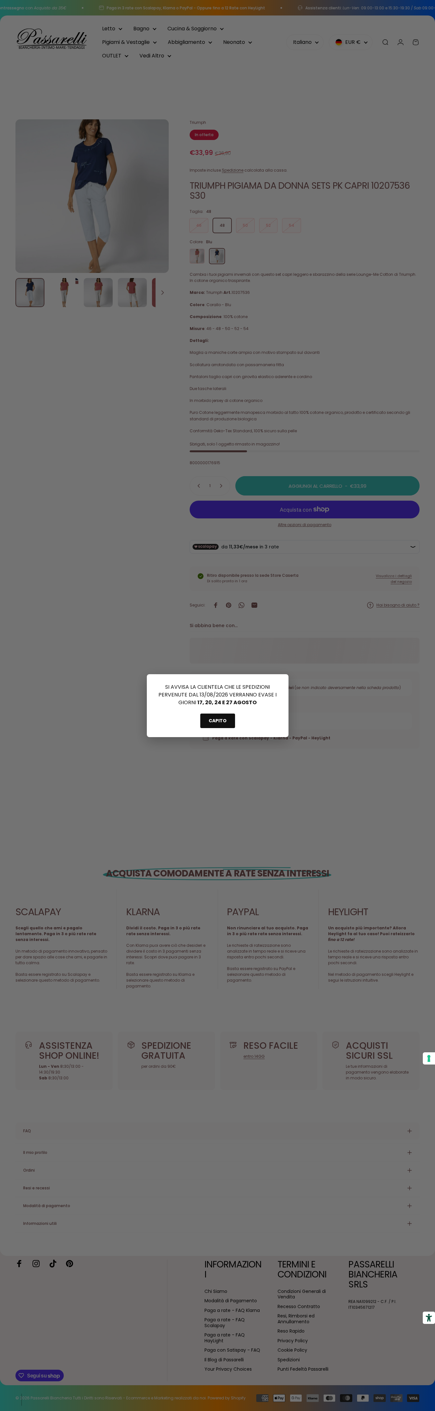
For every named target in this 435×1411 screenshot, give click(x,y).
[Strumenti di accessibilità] (429, 1318)
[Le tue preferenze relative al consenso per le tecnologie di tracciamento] (429, 1058)
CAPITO (218, 720)
